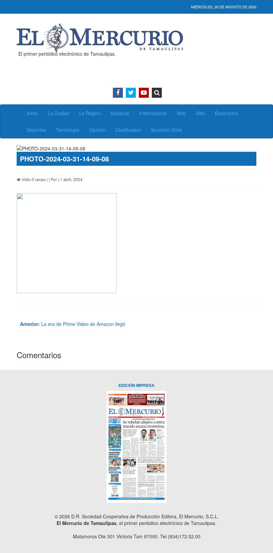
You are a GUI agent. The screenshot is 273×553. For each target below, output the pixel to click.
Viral (181, 113)
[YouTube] (144, 93)
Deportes (36, 129)
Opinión (97, 129)
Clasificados (128, 129)
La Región (90, 113)
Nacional (120, 113)
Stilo (200, 113)
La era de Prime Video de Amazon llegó (72, 324)
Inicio (32, 113)
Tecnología (67, 129)
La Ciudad (58, 113)
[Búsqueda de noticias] (157, 93)
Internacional (152, 113)
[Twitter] (131, 93)
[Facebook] (118, 93)
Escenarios (226, 113)
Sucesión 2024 (166, 129)
